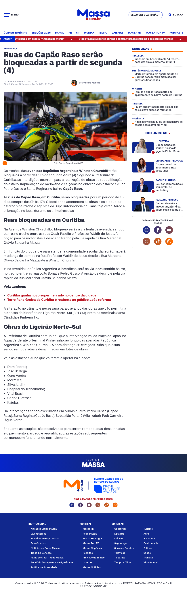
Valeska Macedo (91, 82)
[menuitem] (15, 33)
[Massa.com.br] (93, 15)
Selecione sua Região (145, 14)
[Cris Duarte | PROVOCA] (143, 165)
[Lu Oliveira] (143, 145)
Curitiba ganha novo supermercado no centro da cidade (51, 295)
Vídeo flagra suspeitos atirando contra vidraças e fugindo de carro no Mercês (112, 38)
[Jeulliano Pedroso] (143, 204)
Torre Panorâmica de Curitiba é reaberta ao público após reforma (59, 300)
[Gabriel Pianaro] (143, 184)
